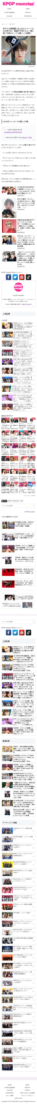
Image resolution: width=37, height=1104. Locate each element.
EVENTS (27, 1090)
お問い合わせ (18, 1098)
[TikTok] (28, 277)
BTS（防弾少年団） (14, 501)
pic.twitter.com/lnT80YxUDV (13, 132)
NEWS (5, 501)
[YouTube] (22, 277)
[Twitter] (15, 277)
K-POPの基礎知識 (10, 1087)
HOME (9, 1085)
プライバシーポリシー (27, 1095)
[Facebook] (8, 277)
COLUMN (9, 1090)
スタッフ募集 (9, 1095)
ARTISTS (27, 1087)
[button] (33, 506)
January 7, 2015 (27, 137)
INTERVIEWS (9, 1093)
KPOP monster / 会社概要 (27, 1093)
